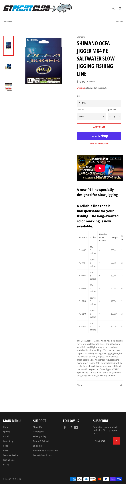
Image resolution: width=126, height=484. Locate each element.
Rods (5, 445)
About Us (37, 427)
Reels (5, 450)
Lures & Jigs (8, 441)
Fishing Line (8, 460)
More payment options (99, 143)
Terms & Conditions (42, 455)
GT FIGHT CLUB (15, 479)
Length (80, 110)
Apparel (6, 431)
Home (6, 427)
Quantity (112, 110)
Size (79, 96)
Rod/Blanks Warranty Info (45, 450)
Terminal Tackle (10, 455)
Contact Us (38, 431)
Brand (6, 436)
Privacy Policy (39, 436)
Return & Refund (41, 441)
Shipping (81, 88)
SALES (6, 464)
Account (119, 21)
